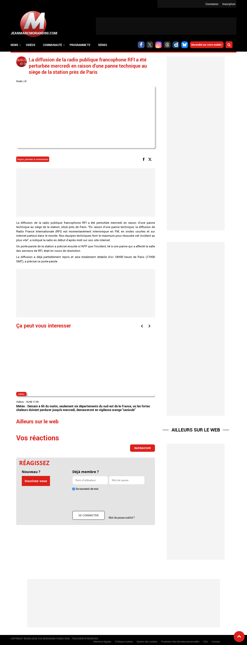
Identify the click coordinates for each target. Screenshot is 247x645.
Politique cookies (124, 641)
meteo (21, 394)
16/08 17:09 (32, 401)
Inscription (228, 4)
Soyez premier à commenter (32, 159)
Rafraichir (142, 448)
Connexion (212, 4)
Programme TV (80, 45)
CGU (205, 641)
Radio (19, 81)
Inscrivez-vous (36, 481)
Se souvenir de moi (87, 489)
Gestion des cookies (147, 641)
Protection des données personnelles (180, 641)
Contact (216, 641)
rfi (25, 81)
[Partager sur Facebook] (144, 159)
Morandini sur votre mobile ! (206, 44)
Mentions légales (102, 641)
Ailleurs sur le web (196, 429)
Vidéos (30, 45)
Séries (102, 45)
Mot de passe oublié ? (122, 517)
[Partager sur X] (150, 159)
